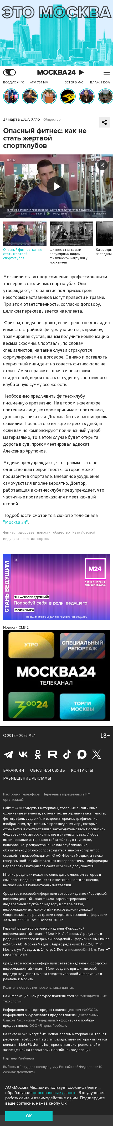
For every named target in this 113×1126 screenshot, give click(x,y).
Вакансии (13, 770)
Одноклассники (38, 754)
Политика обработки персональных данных (38, 987)
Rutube (52, 754)
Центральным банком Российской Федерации (51, 1017)
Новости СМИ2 (16, 627)
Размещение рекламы (27, 778)
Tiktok (67, 754)
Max (82, 754)
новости (43, 532)
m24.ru (17, 808)
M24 (32, 735)
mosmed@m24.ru (82, 949)
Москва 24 (56, 72)
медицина (11, 539)
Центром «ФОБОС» (81, 1009)
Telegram (8, 754)
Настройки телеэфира (21, 794)
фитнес (9, 532)
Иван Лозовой (84, 532)
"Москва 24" (15, 522)
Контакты (82, 770)
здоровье (26, 532)
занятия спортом (35, 539)
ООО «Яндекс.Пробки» (47, 1025)
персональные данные (54, 1092)
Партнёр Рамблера (18, 1058)
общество (61, 532)
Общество (52, 119)
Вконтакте (23, 754)
